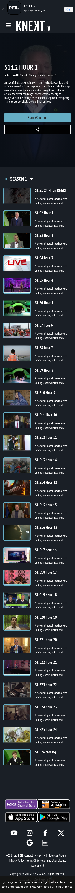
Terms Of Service (35, 860)
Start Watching (38, 117)
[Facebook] (45, 833)
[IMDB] (45, 842)
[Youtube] (14, 833)
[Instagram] (30, 833)
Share (14, 855)
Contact (28, 855)
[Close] (3, 8)
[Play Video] (17, 196)
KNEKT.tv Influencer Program (51, 855)
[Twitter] (61, 833)
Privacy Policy (16, 860)
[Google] (30, 842)
